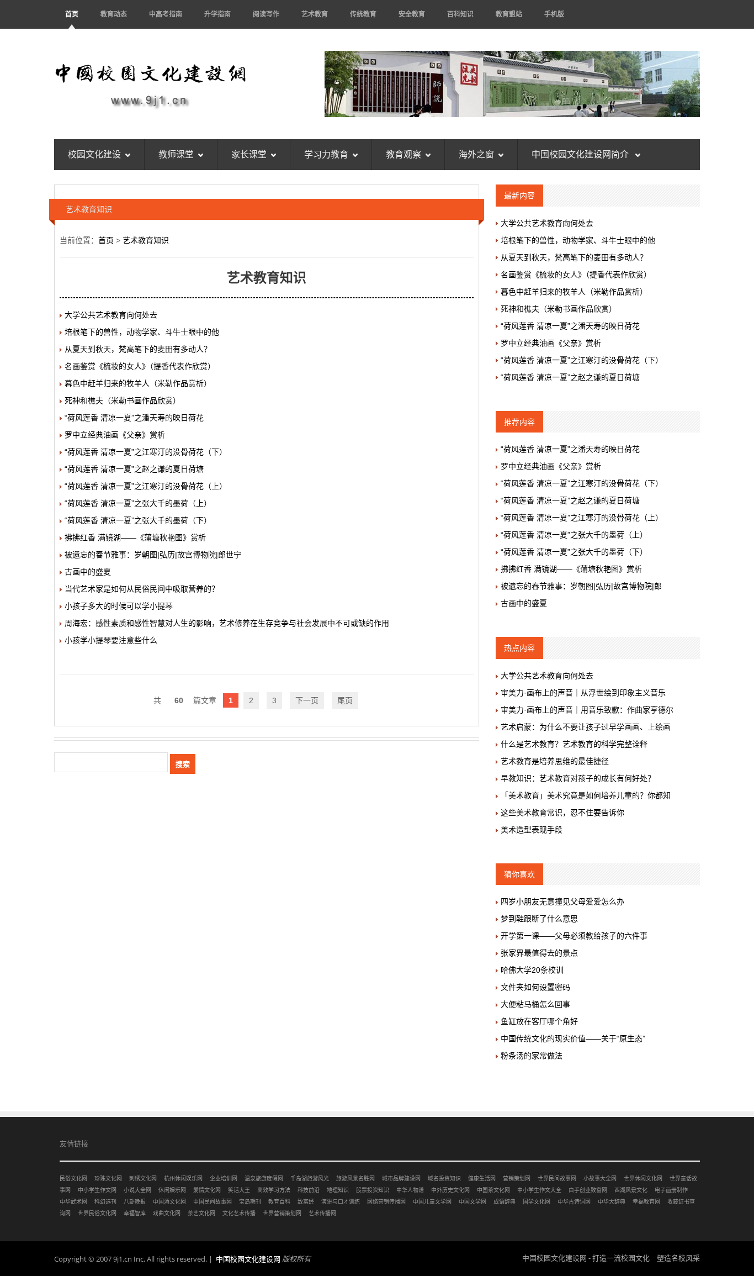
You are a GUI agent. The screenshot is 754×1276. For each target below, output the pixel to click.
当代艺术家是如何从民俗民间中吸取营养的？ (142, 588)
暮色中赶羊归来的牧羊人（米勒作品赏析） (138, 383)
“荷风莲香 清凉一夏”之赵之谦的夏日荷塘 (134, 469)
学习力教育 (326, 154)
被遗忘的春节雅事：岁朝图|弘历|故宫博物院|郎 (581, 586)
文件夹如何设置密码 (535, 987)
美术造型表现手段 (531, 829)
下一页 (306, 700)
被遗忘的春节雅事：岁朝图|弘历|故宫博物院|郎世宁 (153, 554)
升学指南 (217, 14)
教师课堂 (176, 154)
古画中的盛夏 (88, 571)
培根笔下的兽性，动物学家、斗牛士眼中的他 (142, 332)
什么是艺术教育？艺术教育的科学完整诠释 (574, 744)
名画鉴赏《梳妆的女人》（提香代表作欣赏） (140, 366)
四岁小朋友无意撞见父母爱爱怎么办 (562, 901)
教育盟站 (509, 14)
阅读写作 (266, 14)
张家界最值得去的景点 (539, 952)
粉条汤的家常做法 (531, 1055)
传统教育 (363, 14)
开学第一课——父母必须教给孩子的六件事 (574, 935)
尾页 (345, 700)
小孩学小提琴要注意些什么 (111, 640)
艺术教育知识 (146, 240)
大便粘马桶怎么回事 (535, 1004)
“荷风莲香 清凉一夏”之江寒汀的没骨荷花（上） (146, 486)
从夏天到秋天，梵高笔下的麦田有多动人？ (138, 349)
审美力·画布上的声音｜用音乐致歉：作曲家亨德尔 (587, 709)
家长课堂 (249, 154)
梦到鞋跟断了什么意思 (539, 918)
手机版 (554, 14)
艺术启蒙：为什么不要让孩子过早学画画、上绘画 (586, 727)
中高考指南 (165, 14)
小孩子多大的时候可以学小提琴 (119, 606)
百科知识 (460, 14)
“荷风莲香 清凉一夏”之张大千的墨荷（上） (138, 503)
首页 (71, 14)
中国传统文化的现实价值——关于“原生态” (573, 1038)
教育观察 (403, 154)
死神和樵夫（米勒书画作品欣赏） (122, 400)
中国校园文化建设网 (248, 1259)
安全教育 (412, 14)
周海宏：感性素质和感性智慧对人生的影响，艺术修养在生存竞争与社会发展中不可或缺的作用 (227, 623)
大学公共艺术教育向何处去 (111, 314)
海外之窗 (476, 154)
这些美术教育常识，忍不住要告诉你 (562, 812)
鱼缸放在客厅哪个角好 (539, 1021)
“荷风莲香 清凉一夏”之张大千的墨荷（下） (138, 520)
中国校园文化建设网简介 (581, 154)
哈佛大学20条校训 (532, 970)
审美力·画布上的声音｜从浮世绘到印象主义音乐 (583, 692)
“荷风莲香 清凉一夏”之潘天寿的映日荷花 (134, 417)
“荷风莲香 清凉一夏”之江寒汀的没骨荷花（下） (146, 451)
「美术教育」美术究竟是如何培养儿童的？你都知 (586, 795)
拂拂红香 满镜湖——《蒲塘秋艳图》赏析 (135, 537)
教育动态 (113, 14)
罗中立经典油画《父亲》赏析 (115, 434)
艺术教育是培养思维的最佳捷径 (555, 761)
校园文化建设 (94, 154)
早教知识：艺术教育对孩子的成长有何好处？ (578, 778)
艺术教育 (314, 14)
